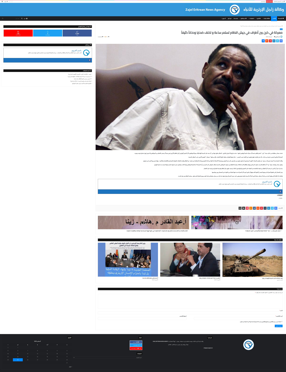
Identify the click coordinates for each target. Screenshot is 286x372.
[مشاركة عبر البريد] (243, 208)
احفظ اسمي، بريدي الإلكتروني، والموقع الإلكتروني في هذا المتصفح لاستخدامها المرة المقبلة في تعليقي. (260, 321)
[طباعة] (240, 208)
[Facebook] (280, 191)
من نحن (229, 18)
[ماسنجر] (263, 40)
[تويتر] (277, 40)
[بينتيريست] (270, 40)
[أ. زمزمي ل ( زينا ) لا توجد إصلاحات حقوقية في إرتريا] (190, 260)
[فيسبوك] (281, 40)
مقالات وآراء (267, 18)
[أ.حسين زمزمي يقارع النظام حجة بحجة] (128, 260)
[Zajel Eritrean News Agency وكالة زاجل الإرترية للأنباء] (234, 9)
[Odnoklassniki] (250, 208)
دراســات (235, 18)
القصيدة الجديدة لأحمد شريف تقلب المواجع (256, 1)
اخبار (276, 26)
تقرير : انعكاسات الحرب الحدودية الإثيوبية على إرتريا (272, 278)
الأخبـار (274, 18)
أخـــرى (224, 18)
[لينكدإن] (273, 40)
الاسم (281, 310)
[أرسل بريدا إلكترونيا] (274, 37)
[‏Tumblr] (265, 208)
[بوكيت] (247, 208)
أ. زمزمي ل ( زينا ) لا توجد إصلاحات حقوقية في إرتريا (209, 278)
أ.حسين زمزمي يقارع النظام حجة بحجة (150, 278)
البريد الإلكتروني (279, 316)
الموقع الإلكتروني (183, 316)
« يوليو (70, 366)
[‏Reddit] (266, 40)
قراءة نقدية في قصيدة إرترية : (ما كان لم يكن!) (80, 81)
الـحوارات (252, 18)
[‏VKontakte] (254, 208)
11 (57, 353)
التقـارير (259, 18)
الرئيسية (280, 18)
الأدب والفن (244, 18)
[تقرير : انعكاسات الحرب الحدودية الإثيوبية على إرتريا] (252, 260)
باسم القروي (277, 36)
